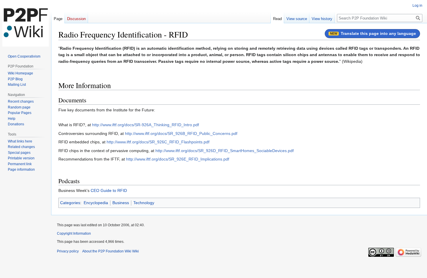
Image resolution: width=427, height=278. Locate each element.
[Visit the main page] (25, 23)
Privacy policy (68, 251)
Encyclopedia (96, 202)
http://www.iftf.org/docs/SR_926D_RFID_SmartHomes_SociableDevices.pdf (224, 150)
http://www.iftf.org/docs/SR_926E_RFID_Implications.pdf (177, 159)
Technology (143, 202)
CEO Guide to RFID (109, 190)
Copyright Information (74, 233)
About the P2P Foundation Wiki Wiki (110, 251)
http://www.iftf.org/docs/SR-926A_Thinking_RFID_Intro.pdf (145, 124)
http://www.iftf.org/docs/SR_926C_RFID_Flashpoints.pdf (158, 142)
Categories (70, 202)
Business (120, 202)
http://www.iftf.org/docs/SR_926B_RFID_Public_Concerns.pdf (181, 133)
